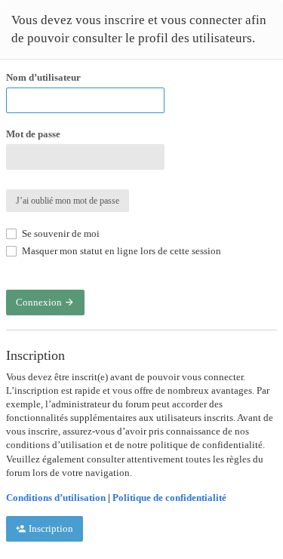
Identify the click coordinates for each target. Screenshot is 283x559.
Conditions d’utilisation (56, 497)
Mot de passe (33, 134)
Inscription (49, 528)
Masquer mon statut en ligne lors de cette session (120, 250)
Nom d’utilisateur (43, 77)
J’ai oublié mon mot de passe (67, 200)
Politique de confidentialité (169, 497)
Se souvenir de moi (60, 233)
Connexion (40, 302)
